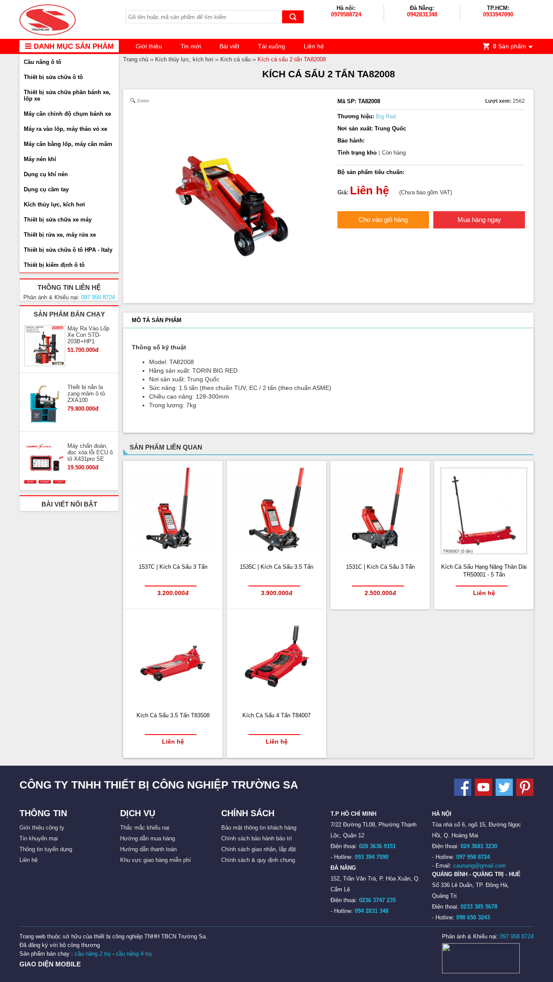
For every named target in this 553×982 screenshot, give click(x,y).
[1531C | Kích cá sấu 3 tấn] (380, 552)
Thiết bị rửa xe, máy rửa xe (60, 234)
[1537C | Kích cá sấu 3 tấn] (173, 552)
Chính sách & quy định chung (258, 860)
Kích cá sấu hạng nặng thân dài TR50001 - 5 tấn (484, 571)
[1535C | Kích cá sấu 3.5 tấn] (276, 552)
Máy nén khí (40, 159)
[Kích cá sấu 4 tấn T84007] (276, 700)
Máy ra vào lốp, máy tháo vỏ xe (65, 129)
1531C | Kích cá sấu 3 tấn (380, 567)
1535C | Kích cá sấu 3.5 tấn (276, 567)
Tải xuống (271, 46)
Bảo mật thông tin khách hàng (258, 827)
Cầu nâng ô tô (42, 62)
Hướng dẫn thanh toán (148, 849)
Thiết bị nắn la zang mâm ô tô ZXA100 (86, 393)
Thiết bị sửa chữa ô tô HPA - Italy (68, 250)
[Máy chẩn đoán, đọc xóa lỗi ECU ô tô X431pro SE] (44, 464)
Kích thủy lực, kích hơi (54, 204)
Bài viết (229, 46)
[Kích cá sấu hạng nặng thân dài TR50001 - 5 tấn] (484, 552)
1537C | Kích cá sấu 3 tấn (173, 567)
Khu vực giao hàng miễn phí (155, 860)
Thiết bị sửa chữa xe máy (58, 219)
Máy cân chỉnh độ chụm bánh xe (67, 114)
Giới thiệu (149, 46)
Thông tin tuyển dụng (45, 849)
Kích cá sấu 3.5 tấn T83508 (173, 715)
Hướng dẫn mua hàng (147, 838)
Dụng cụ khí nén (46, 174)
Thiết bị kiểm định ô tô (54, 265)
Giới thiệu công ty (41, 827)
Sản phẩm (509, 46)
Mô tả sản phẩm (156, 320)
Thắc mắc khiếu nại (144, 827)
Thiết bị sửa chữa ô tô (53, 77)
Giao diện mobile (50, 964)
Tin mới (191, 46)
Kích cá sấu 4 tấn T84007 (276, 715)
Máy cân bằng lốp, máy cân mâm (68, 144)
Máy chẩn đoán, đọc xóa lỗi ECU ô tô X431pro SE (90, 452)
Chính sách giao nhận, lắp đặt (258, 849)
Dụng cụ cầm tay (46, 189)
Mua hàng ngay (479, 219)
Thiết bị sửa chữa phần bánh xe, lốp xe (67, 95)
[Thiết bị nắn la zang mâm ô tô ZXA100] (44, 405)
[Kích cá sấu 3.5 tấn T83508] (173, 700)
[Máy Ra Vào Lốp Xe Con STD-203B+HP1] (44, 346)
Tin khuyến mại (38, 838)
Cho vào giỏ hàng (383, 219)
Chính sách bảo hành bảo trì (256, 838)
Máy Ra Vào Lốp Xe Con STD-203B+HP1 (88, 335)
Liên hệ (314, 46)
